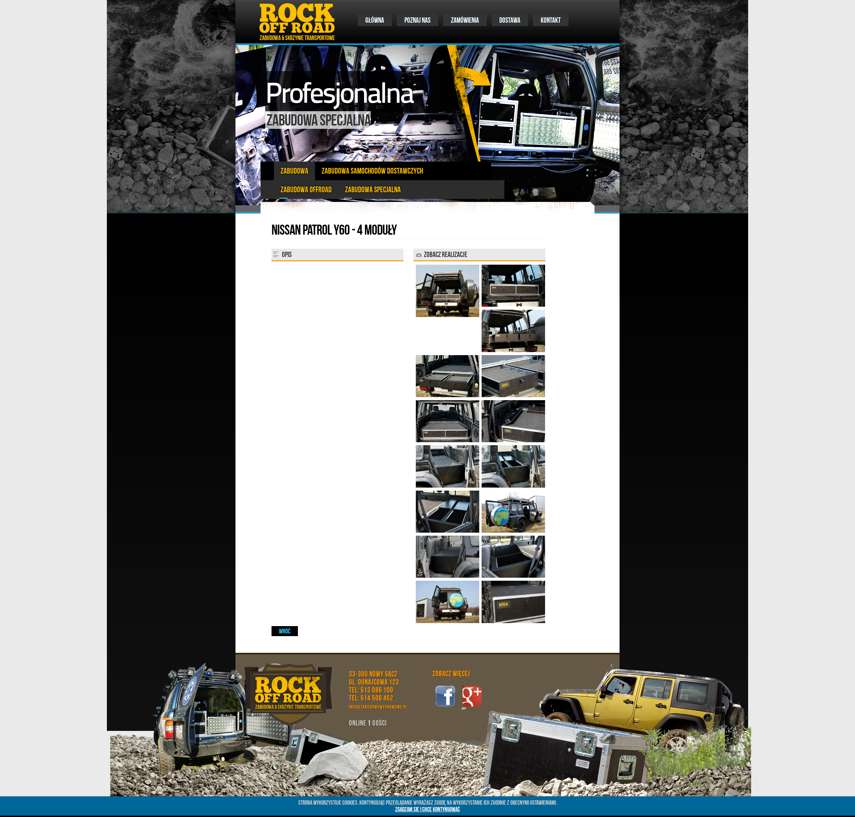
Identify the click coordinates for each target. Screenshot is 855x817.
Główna (374, 20)
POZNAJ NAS (417, 20)
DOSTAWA (509, 20)
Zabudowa (294, 171)
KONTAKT (551, 20)
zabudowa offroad (306, 189)
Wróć (285, 631)
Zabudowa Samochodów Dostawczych (372, 171)
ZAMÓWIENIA (465, 20)
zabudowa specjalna (373, 189)
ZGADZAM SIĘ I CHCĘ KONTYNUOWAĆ (427, 809)
